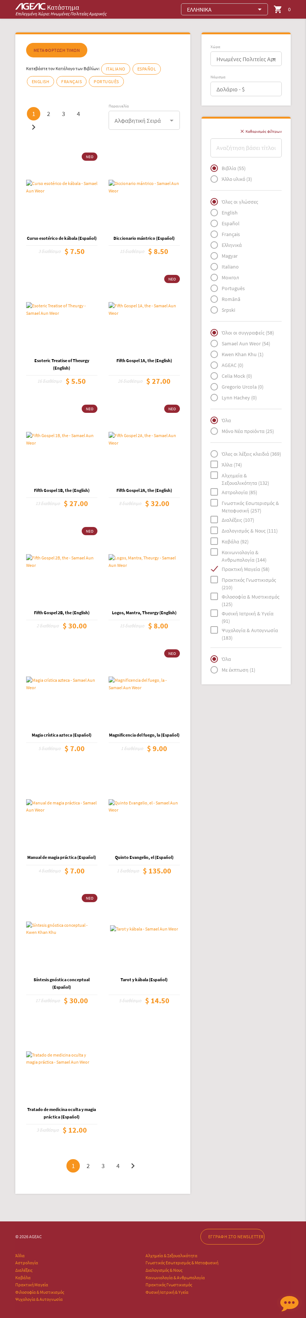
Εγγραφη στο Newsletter (236, 1236)
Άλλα (20, 1255)
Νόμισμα (217, 76)
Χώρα (215, 46)
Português (106, 81)
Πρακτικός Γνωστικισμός (169, 1284)
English (41, 81)
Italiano (115, 69)
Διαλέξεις (23, 1270)
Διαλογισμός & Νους (164, 1270)
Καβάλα (23, 1277)
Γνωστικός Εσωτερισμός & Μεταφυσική (182, 1262)
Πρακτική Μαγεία (31, 1284)
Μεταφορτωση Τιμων (57, 50)
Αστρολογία (26, 1262)
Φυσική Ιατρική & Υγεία (167, 1292)
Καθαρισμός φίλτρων (261, 131)
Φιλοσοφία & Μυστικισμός (39, 1292)
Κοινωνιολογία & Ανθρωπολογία (175, 1277)
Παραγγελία (119, 106)
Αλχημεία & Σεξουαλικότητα (171, 1255)
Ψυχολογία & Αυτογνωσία (39, 1299)
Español (146, 69)
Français (71, 81)
